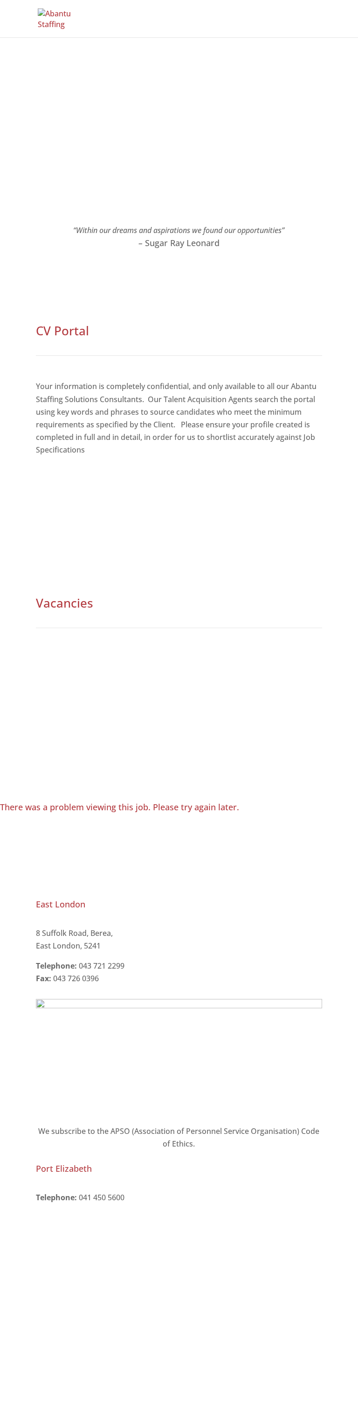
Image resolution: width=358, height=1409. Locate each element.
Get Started (71, 510)
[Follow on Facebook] (296, 1225)
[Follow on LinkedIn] (314, 1225)
